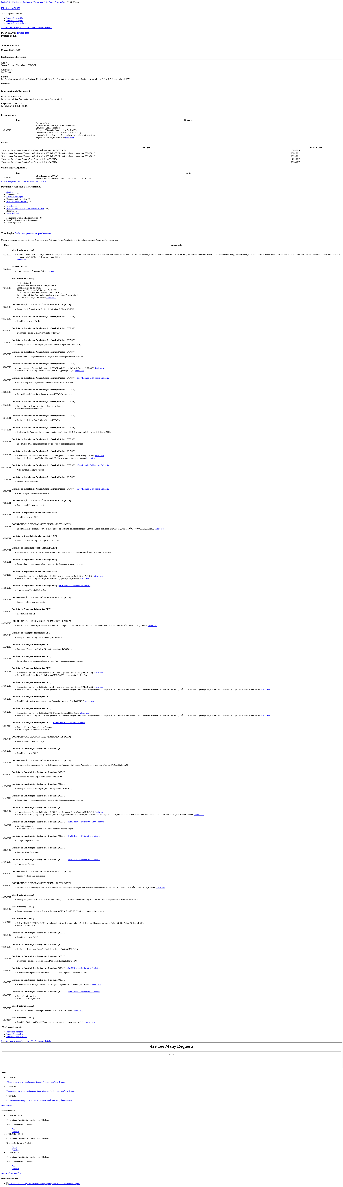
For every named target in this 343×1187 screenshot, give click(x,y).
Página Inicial (7, 2)
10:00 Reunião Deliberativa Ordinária (93, 465)
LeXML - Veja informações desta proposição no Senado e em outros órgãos (48, 1183)
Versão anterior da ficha (41, 27)
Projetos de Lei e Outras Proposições (49, 2)
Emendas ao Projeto (14, 197)
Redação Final (12, 213)
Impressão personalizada (16, 23)
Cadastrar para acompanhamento (15, 27)
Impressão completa (14, 20)
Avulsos (9, 192)
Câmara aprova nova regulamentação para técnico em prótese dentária (35, 1082)
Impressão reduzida (14, 18)
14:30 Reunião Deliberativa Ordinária (84, 836)
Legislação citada (13, 206)
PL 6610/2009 (10, 8)
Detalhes (15, 1131)
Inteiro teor (23, 32)
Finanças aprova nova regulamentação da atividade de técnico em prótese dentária (40, 1091)
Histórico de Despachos (16, 201)
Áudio (14, 1129)
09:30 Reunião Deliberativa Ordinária (93, 378)
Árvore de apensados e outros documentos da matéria (23, 181)
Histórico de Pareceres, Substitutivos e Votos (25, 208)
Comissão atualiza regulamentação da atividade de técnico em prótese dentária (39, 1100)
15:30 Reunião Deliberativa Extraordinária (86, 822)
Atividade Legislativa (23, 2)
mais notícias (6, 1105)
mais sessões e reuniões (11, 1173)
